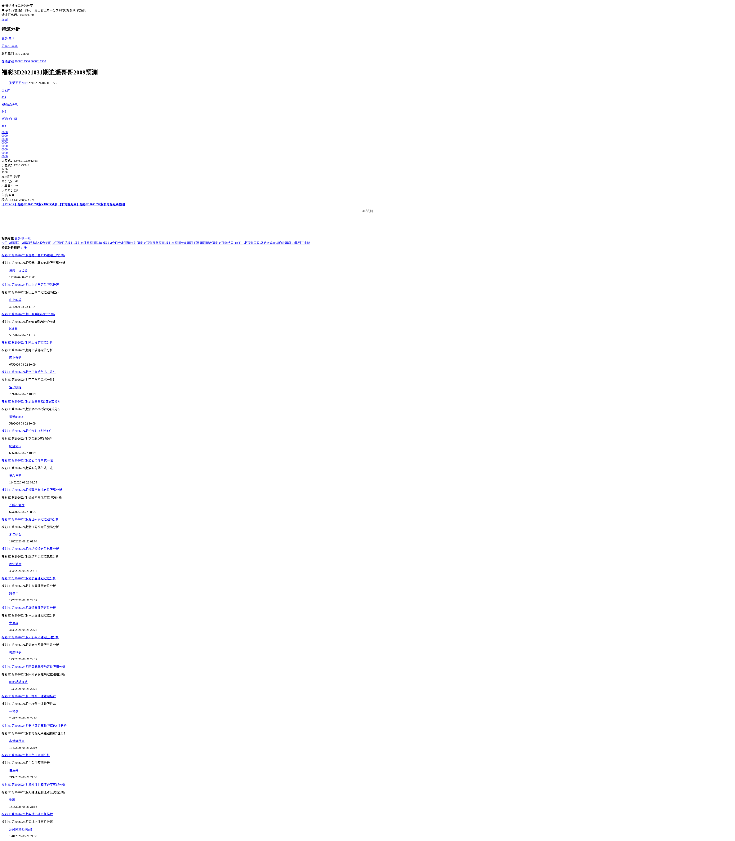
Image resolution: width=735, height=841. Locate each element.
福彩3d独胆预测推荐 (88, 243)
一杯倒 (13, 711)
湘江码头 (15, 534)
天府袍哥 (15, 652)
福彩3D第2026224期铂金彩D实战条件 (27, 431)
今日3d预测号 (11, 243)
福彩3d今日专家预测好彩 (119, 243)
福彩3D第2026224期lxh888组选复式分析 (28, 314)
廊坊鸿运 (15, 564)
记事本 (13, 46)
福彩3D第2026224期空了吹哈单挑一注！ (29, 372)
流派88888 (16, 416)
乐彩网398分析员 (20, 829)
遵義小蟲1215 (18, 270)
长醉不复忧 (16, 505)
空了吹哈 (15, 387)
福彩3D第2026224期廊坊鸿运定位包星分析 (30, 548)
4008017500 (22, 61)
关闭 (11, 38)
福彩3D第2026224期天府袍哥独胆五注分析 (30, 637)
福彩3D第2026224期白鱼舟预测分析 (26, 755)
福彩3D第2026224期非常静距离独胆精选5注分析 (34, 725)
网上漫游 (15, 357)
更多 (5, 38)
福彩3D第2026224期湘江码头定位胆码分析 (30, 519)
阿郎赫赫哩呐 (18, 682)
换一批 (26, 238)
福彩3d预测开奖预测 (151, 243)
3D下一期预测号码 (247, 243)
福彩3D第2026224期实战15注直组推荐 (27, 814)
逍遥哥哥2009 (18, 83)
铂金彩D (15, 446)
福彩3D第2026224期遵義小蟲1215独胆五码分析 (33, 255)
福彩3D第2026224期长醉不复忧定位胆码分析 (32, 490)
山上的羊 (15, 300)
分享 (5, 46)
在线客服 (8, 61)
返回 (5, 19)
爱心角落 (15, 475)
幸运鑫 (13, 623)
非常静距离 (16, 741)
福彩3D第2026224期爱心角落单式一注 (27, 460)
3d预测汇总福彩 (63, 243)
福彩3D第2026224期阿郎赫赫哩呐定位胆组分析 (33, 666)
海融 (12, 800)
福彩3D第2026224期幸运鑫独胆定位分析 (29, 607)
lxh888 (13, 328)
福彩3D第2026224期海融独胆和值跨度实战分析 (33, 784)
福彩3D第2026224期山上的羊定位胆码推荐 (30, 284)
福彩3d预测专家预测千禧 (182, 243)
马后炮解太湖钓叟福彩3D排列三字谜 (285, 243)
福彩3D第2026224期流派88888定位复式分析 (31, 401)
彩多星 (13, 593)
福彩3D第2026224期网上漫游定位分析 (27, 342)
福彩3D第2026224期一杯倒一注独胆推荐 (29, 696)
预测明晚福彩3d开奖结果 (217, 243)
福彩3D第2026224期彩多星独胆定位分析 (29, 578)
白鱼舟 (13, 770)
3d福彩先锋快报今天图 (36, 243)
